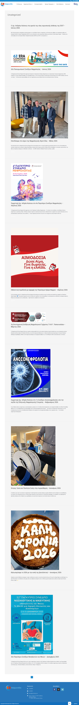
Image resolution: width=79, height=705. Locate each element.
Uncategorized (13, 30)
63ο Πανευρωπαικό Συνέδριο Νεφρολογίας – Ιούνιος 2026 (31, 69)
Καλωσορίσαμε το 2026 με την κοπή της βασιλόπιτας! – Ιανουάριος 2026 (36, 572)
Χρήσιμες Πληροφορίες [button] (49, 4)
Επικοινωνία (67, 4)
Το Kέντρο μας (19, 4)
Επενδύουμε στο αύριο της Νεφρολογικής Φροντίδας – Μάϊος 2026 (34, 141)
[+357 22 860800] (71, 0)
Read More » (13, 39)
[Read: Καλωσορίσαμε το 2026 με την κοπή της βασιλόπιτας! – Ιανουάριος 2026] (35, 540)
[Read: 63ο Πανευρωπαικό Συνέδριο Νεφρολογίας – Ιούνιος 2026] (39, 58)
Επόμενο (70, 677)
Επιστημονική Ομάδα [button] (38, 4)
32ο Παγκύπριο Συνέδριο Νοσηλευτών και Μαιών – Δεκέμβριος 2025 (35, 657)
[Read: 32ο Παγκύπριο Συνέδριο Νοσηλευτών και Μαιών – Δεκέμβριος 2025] (32, 624)
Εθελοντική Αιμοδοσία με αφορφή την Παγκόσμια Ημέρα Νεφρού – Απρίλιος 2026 (39, 290)
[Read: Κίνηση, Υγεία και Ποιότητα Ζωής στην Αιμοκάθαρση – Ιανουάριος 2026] (33, 455)
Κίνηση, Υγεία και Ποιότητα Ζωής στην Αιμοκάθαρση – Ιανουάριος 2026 (36, 488)
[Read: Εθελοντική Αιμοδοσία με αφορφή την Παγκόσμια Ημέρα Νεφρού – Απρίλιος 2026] (34, 257)
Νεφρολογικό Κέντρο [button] (28, 4)
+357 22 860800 (75, 0)
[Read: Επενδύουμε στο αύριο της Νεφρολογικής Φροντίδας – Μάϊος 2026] (39, 114)
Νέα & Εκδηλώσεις (60, 4)
